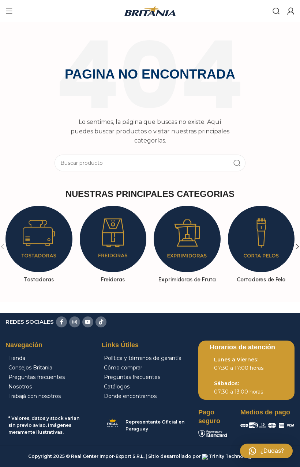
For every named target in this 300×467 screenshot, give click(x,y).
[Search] (276, 11)
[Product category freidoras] (113, 247)
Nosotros (20, 386)
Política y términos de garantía (142, 358)
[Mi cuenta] (291, 11)
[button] (266, 451)
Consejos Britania (30, 367)
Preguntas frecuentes (36, 377)
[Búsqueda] (237, 163)
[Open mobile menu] (9, 11)
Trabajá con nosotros (34, 396)
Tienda (16, 358)
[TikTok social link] (100, 321)
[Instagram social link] (74, 321)
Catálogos (117, 386)
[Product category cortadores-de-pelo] (261, 247)
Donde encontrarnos (130, 396)
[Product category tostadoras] (38, 247)
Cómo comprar (123, 367)
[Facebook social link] (61, 321)
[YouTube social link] (87, 321)
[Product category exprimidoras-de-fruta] (187, 247)
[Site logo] (150, 10)
